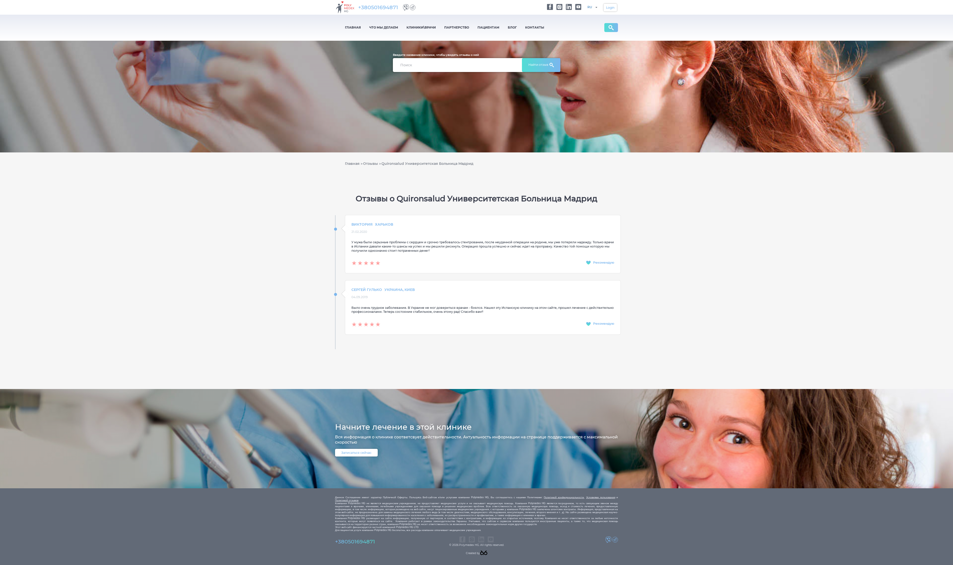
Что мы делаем (383, 27)
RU (589, 7)
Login (610, 7)
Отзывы (370, 163)
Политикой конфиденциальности (564, 497)
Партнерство (456, 27)
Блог (512, 27)
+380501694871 (378, 7)
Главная (353, 27)
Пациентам (488, 27)
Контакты (534, 27)
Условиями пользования (600, 497)
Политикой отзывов (346, 500)
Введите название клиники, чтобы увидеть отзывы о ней (436, 55)
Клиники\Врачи (421, 27)
